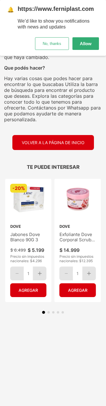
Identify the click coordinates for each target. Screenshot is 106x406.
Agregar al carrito (28, 290)
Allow (86, 43)
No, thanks (52, 43)
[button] (43, 312)
